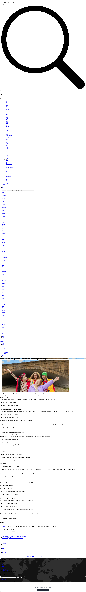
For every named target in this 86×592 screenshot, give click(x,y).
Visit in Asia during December (29, 557)
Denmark (7, 139)
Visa (2, 186)
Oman (6, 162)
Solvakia (7, 150)
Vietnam (7, 104)
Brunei (7, 106)
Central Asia (4, 543)
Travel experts (55, 556)
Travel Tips (3, 551)
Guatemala (7, 169)
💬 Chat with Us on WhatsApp (43, 589)
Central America (6, 168)
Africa (5, 124)
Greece (7, 143)
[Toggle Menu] (0, 98)
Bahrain (7, 160)
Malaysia (7, 116)
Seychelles (7, 128)
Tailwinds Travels (2, 526)
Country (3, 544)
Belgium (7, 134)
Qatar (6, 163)
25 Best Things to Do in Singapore (7, 537)
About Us (3, 184)
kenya (6, 127)
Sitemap (3, 566)
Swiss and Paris (8, 137)
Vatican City (7, 157)
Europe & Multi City (7, 132)
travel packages (60, 556)
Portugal (7, 153)
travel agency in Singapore (39, 556)
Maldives (7, 117)
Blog (3, 187)
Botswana (7, 126)
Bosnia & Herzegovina (9, 135)
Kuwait (7, 161)
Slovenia (7, 151)
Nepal (6, 119)
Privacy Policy (4, 579)
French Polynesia (8, 176)
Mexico (7, 171)
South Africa (7, 129)
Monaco (7, 147)
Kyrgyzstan (7, 115)
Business (3, 542)
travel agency (30, 556)
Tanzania (7, 131)
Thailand (7, 123)
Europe (3, 545)
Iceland (7, 141)
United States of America (9, 167)
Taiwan (7, 121)
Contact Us (3, 188)
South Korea (7, 111)
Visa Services (4, 552)
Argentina (7, 178)
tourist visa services (12, 556)
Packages (3, 189)
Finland (7, 138)
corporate (3, 338)
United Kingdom (8, 156)
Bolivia (7, 179)
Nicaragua (7, 172)
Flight (3, 337)
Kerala (5, 348)
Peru (6, 182)
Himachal (7, 102)
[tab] (3, 190)
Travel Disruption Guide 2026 (6, 535)
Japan (6, 113)
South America (6, 177)
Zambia (7, 130)
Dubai (6, 101)
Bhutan (7, 105)
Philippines (7, 120)
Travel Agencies (24, 556)
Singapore (7, 110)
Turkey (7, 148)
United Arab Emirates (9, 164)
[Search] (43, 89)
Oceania (5, 173)
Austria (7, 133)
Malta (6, 146)
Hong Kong (7, 109)
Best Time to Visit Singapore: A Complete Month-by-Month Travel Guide (12, 538)
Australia (7, 174)
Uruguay (7, 183)
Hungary (7, 142)
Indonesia (7, 112)
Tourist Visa (6, 556)
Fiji (6, 175)
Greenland (7, 166)
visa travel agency (20, 557)
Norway (7, 152)
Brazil (6, 180)
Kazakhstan (7, 114)
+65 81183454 (4, 569)
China (6, 108)
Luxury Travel (4, 547)
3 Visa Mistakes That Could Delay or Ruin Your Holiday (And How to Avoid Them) (14, 536)
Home (3, 343)
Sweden (7, 154)
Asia (4, 100)
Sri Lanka (7, 107)
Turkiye (7, 155)
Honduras (7, 170)
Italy (6, 145)
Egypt (6, 125)
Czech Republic (8, 136)
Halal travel (3, 546)
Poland (7, 158)
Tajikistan (7, 122)
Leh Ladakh (5, 349)
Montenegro (7, 149)
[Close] (0, 591)
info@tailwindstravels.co (5, 570)
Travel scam (4, 550)
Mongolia (7, 118)
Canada (7, 165)
